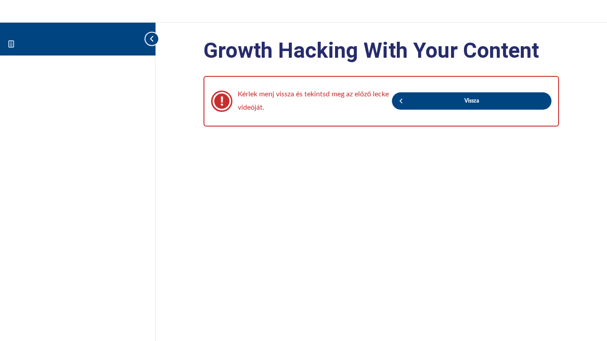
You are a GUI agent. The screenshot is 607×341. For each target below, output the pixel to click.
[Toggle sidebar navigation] (138, 39)
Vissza (471, 100)
